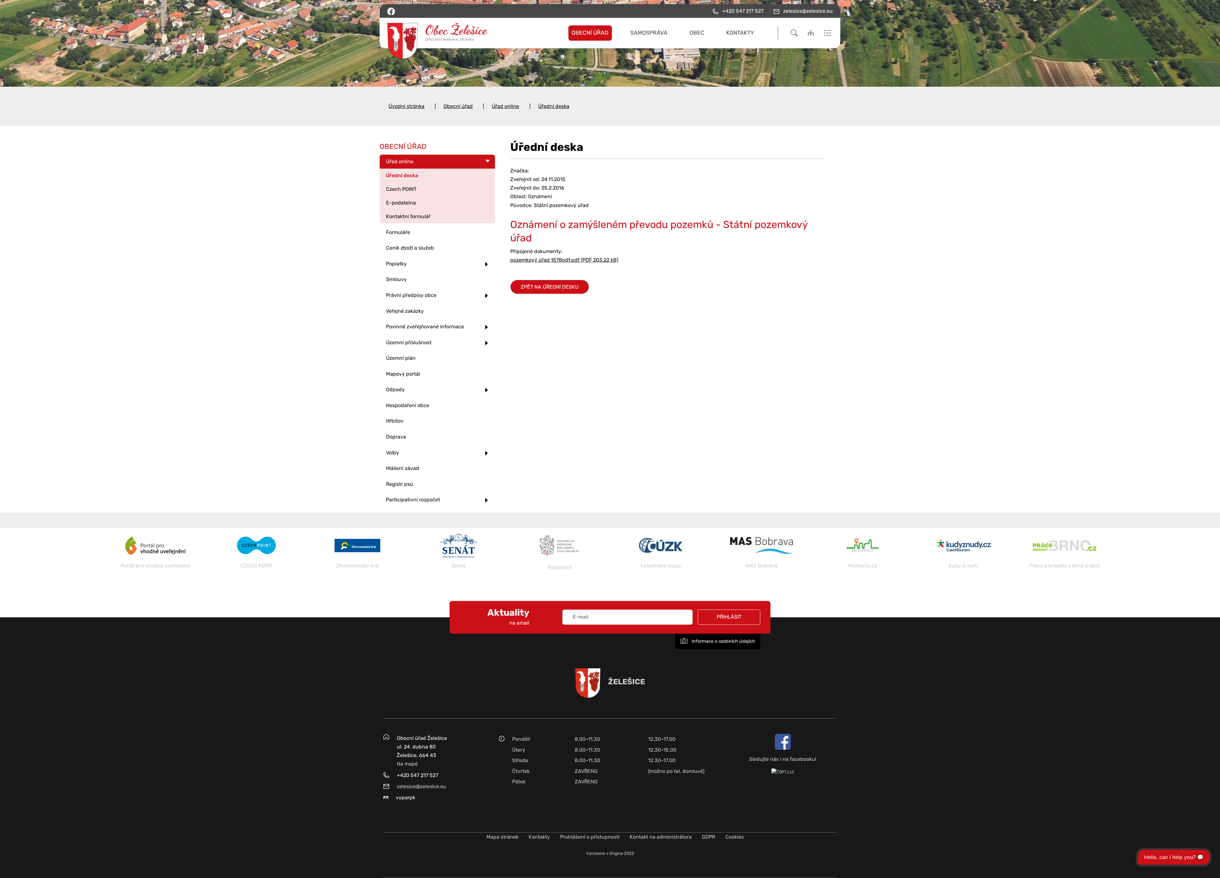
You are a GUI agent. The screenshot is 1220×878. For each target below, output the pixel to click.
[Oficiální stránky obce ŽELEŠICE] (439, 33)
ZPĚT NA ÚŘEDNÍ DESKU (550, 287)
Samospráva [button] (649, 33)
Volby (392, 453)
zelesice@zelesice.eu (421, 786)
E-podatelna (401, 203)
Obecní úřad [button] (590, 33)
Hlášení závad (402, 468)
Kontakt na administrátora (661, 837)
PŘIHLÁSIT (729, 617)
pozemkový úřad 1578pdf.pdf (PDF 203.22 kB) (564, 260)
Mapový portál (403, 374)
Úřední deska (553, 106)
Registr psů (399, 484)
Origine (616, 853)
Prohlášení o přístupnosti (590, 837)
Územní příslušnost (408, 342)
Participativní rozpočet (413, 500)
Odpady (395, 389)
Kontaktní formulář (408, 216)
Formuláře (398, 232)
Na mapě (407, 764)
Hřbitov (394, 421)
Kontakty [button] (740, 33)
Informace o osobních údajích (722, 641)
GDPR (708, 837)
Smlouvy (396, 279)
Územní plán (401, 358)
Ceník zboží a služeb (410, 248)
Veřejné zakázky (405, 311)
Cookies (734, 837)
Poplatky (396, 264)
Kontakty (539, 837)
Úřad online (505, 106)
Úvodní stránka (406, 106)
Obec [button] (696, 33)
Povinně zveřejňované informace (425, 327)
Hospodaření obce (407, 405)
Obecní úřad (458, 106)
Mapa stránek (502, 837)
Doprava (396, 437)
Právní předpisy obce (411, 295)
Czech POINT (401, 189)
